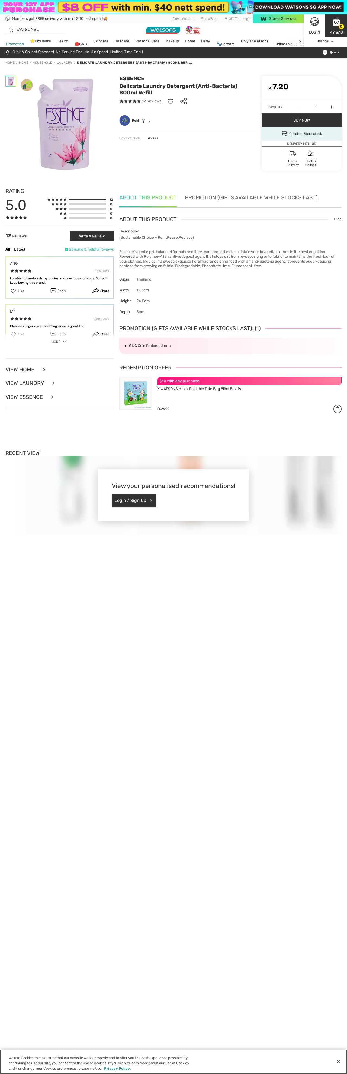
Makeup (172, 41)
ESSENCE (131, 78)
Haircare (121, 41)
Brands (322, 41)
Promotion (15, 44)
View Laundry (25, 383)
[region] (173, 1062)
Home (190, 41)
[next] (300, 41)
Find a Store (210, 19)
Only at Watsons (254, 41)
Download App (183, 19)
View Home (20, 369)
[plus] (331, 107)
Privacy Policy (117, 1068)
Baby (205, 41)
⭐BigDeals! (40, 41)
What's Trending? (237, 19)
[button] (336, 25)
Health (62, 41)
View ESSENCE (24, 397)
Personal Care (147, 41)
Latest (19, 249)
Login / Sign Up (130, 500)
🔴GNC (81, 44)
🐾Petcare (225, 44)
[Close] (338, 1061)
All (7, 249)
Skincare (100, 41)
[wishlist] (170, 101)
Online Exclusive (289, 44)
